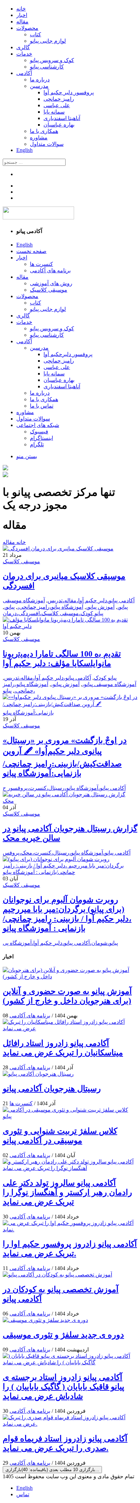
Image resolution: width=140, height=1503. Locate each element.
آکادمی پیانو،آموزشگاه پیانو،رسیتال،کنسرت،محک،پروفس (66, 853)
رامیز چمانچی (58, 99)
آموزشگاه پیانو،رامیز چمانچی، (50, 607)
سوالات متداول (47, 144)
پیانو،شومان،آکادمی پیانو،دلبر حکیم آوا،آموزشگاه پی (60, 943)
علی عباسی (56, 105)
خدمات (24, 54)
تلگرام (37, 444)
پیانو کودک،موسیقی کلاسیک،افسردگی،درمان (53, 613)
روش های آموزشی (51, 283)
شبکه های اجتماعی (37, 425)
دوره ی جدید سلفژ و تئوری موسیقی (63, 1334)
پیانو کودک (105, 678)
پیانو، (9, 607)
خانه (21, 9)
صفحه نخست (31, 251)
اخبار (21, 15)
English (24, 150)
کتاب (35, 34)
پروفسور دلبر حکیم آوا (68, 92)
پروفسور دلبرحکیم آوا (67, 354)
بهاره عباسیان (58, 125)
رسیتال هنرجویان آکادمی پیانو (52, 1088)
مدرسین (39, 86)
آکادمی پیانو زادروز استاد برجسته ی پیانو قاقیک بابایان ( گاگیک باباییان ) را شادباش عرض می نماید (63, 1387)
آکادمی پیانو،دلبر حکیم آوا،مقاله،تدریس (91, 600)
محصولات (27, 28)
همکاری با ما (44, 131)
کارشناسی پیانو (47, 67)
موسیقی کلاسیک (48, 290)
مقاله (22, 21)
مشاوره (39, 137)
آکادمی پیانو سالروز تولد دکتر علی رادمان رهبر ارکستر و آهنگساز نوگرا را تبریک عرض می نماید (67, 1192)
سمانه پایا (54, 112)
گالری (23, 47)
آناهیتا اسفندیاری (61, 118)
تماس (22, 1494)
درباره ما (40, 79)
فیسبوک (39, 431)
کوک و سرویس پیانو (52, 60)
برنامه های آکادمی (50, 270)
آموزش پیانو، (100, 607)
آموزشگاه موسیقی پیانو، (109, 684)
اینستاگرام (41, 438)
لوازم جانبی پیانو (48, 41)
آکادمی (24, 73)
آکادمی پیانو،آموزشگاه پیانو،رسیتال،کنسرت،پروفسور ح (64, 788)
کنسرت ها (41, 264)
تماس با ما (41, 406)
